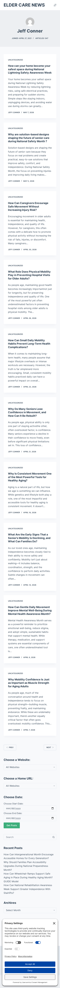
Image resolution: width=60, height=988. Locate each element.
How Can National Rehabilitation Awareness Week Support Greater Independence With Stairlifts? (28, 889)
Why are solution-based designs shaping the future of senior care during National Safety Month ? (28, 138)
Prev (11, 747)
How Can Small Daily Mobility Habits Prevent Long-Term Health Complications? (29, 344)
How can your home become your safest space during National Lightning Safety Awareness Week (30, 69)
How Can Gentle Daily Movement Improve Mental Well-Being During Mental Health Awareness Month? (30, 610)
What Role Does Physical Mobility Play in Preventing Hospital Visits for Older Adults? (29, 275)
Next (48, 747)
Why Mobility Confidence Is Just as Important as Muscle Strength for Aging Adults (28, 683)
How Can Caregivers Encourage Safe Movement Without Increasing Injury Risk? (28, 206)
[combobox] (27, 837)
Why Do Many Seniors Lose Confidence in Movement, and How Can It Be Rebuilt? (27, 412)
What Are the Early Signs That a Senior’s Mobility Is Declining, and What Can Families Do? (29, 538)
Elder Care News (24, 5)
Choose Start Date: (13, 803)
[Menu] (55, 5)
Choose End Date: (13, 813)
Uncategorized (15, 60)
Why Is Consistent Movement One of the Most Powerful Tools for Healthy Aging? (30, 477)
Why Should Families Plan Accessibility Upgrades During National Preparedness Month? (26, 866)
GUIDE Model (11, 881)
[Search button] (53, 837)
